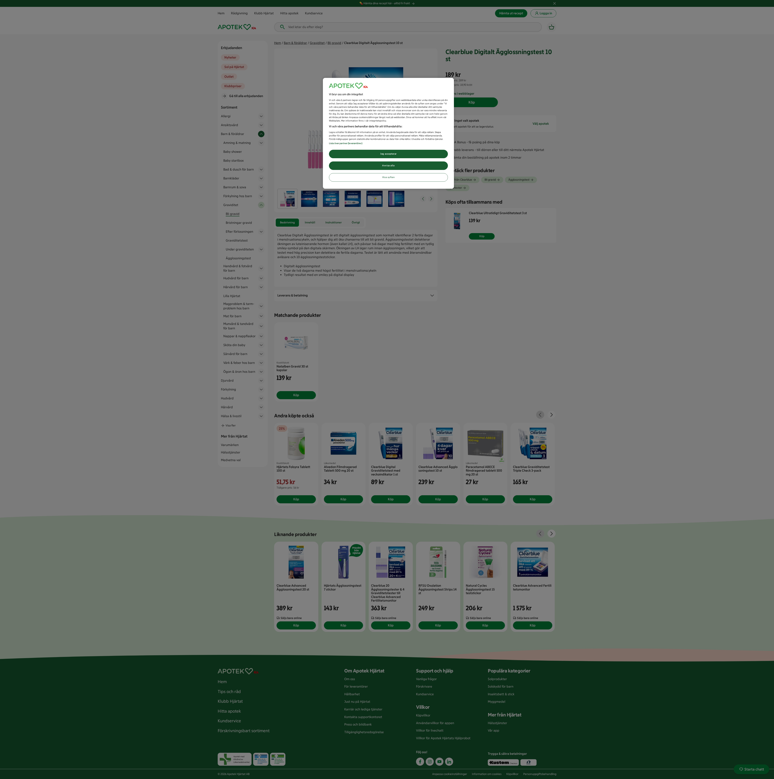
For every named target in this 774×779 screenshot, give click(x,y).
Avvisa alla (388, 165)
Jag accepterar (388, 153)
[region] (388, 133)
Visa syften (388, 177)
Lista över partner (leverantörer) (345, 143)
